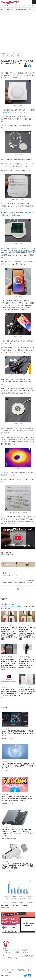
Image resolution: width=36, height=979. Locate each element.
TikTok (28, 5)
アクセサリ (10, 9)
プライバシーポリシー (9, 970)
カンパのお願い (7, 972)
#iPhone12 (19, 55)
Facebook (5, 5)
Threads (11, 5)
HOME (2, 9)
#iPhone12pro (6, 55)
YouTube (24, 5)
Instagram (17, 5)
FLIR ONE (3, 473)
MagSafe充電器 (6, 112)
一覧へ (18, 589)
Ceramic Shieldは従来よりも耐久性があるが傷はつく (18, 582)
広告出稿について (23, 970)
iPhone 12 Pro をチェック (10, 574)
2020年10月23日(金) (6, 53)
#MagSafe (13, 55)
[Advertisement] (18, 30)
